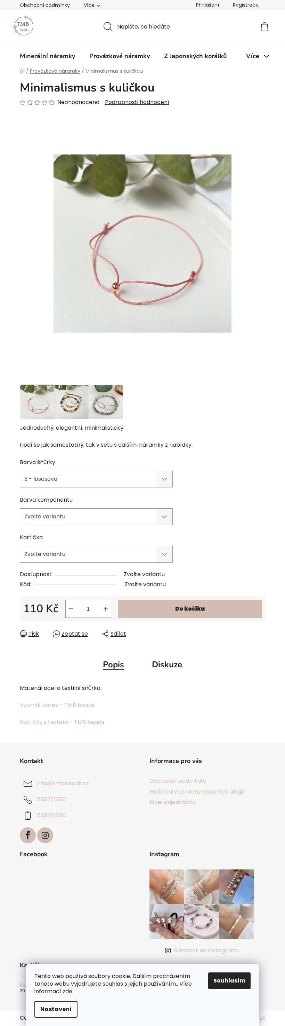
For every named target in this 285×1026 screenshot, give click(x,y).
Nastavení (56, 1009)
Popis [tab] (113, 664)
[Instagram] (45, 835)
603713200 (51, 800)
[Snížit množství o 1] (71, 609)
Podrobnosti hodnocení (137, 102)
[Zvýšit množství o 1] (105, 609)
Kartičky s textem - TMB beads (62, 722)
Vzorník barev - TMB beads (57, 705)
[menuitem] (47, 56)
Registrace (246, 4)
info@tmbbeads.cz (63, 784)
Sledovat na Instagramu (206, 950)
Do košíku (190, 609)
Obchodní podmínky (45, 5)
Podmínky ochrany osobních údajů (196, 792)
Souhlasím (229, 981)
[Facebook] (28, 835)
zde (67, 991)
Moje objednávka (172, 802)
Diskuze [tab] (167, 664)
